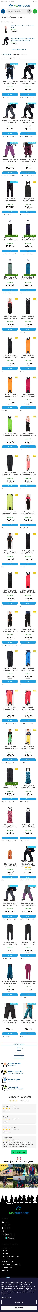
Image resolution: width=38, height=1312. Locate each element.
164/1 (25, 997)
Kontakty (4, 1)
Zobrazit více (19, 1152)
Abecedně (16, 58)
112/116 (21, 801)
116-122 (3, 214)
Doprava (11, 1)
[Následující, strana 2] (19, 1049)
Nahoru (20, 1057)
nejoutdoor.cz (8, 1230)
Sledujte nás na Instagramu (19, 1161)
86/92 (8, 97)
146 (13, 645)
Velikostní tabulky (7, 1259)
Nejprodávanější (6, 58)
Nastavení (19, 1302)
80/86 (3, 97)
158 (10, 958)
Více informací (6, 1297)
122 (27, 214)
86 (24, 332)
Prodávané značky (7, 1267)
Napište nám (5, 1270)
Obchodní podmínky (8, 1261)
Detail (10, 94)
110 (20, 214)
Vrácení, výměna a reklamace (10, 1256)
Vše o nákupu (6, 1253)
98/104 (22, 880)
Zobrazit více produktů (18, 49)
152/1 (21, 997)
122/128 (26, 801)
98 (2, 332)
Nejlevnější (16, 54)
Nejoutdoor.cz (8, 1228)
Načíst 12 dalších (19, 1044)
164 (31, 254)
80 (2, 997)
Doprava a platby (7, 1247)
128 (3, 254)
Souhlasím (19, 1308)
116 (24, 214)
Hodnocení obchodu (19, 1096)
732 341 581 (7, 1225)
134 (6, 254)
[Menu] (3, 11)
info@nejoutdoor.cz (10, 1222)
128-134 (9, 214)
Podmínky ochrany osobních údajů (12, 1264)
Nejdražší (24, 54)
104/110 (27, 880)
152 (28, 254)
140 (10, 254)
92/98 (31, 136)
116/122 (32, 880)
